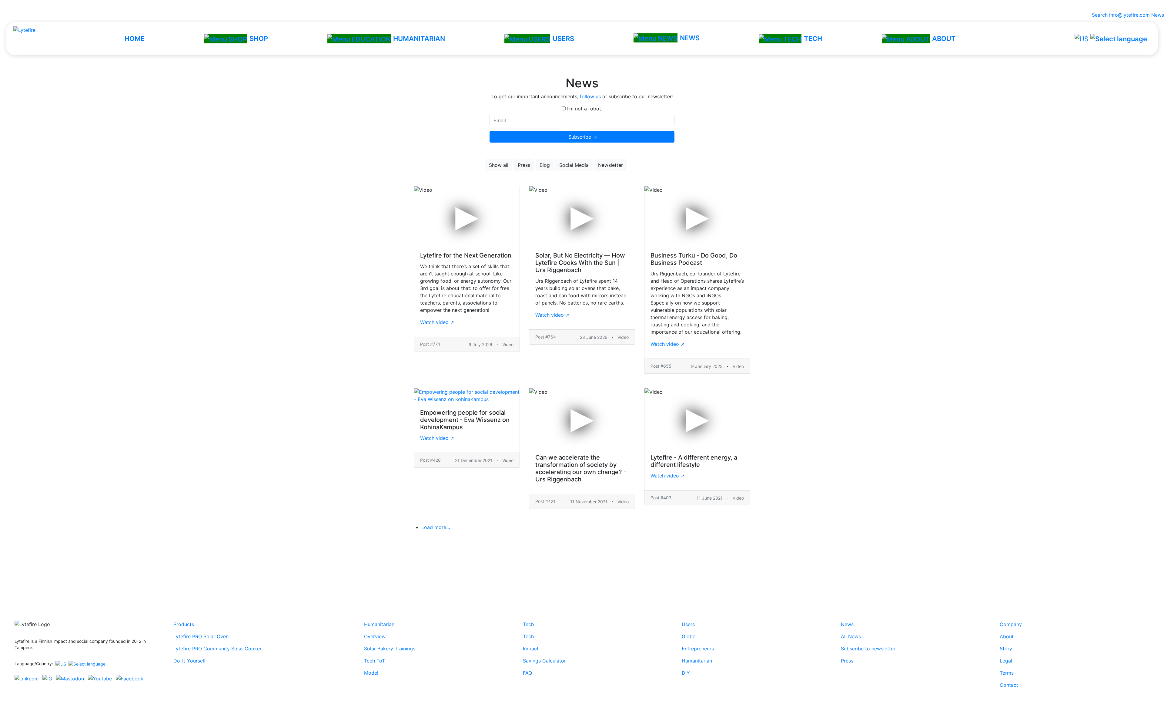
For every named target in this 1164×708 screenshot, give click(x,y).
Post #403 (661, 497)
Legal (1006, 661)
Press (524, 165)
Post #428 (430, 460)
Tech (528, 624)
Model (371, 673)
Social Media (574, 165)
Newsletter (610, 165)
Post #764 (545, 336)
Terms (1007, 673)
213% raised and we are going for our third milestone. (582, 5)
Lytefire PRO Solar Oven (201, 636)
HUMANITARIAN (419, 38)
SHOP (258, 38)
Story (1006, 649)
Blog (545, 165)
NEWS (690, 38)
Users (688, 624)
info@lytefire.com (1129, 15)
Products (183, 624)
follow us (590, 96)
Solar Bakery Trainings (389, 649)
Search (1098, 15)
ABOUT (944, 38)
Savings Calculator (544, 661)
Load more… (435, 527)
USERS (563, 38)
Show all (498, 165)
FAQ (527, 673)
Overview (375, 636)
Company (1011, 624)
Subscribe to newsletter (868, 649)
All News (851, 636)
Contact (1009, 685)
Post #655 (661, 366)
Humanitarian (379, 624)
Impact (531, 649)
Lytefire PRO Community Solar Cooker (217, 649)
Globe (688, 636)
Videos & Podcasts (653, 165)
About (1007, 636)
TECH (813, 38)
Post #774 (430, 344)
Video (507, 344)
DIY (686, 673)
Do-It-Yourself (189, 661)
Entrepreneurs (698, 649)
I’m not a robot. (584, 109)
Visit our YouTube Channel (582, 569)
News (1157, 15)
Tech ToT (374, 661)
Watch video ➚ (437, 322)
